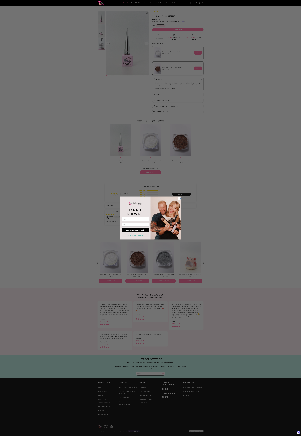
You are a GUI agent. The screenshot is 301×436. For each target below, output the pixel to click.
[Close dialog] (179, 198)
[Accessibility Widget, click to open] (298, 432)
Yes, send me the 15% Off (135, 230)
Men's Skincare (160, 3)
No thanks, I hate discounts (135, 235)
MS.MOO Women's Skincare (146, 3)
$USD (191, 3)
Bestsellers (126, 3)
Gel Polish (134, 3)
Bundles (168, 3)
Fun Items (175, 3)
